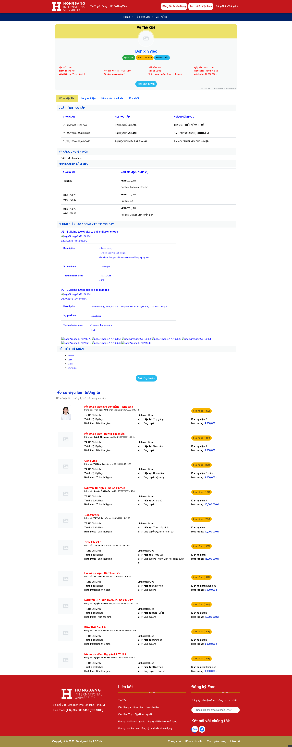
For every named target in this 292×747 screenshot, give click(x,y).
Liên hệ (235, 741)
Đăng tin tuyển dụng (174, 6)
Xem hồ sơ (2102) (201, 492)
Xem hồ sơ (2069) (201, 546)
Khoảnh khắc (162, 58)
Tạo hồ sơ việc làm (201, 6)
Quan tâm (128, 58)
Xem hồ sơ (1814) (201, 438)
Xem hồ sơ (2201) (201, 465)
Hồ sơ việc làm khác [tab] (112, 98)
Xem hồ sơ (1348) (201, 658)
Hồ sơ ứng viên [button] (118, 6)
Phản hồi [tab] (134, 98)
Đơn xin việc (146, 51)
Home (127, 17)
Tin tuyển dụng (216, 741)
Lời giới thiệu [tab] (88, 98)
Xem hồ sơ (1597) (201, 577)
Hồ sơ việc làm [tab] (67, 98)
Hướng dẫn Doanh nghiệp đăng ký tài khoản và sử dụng (147, 721)
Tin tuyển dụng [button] (98, 6)
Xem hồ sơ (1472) (201, 604)
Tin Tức (122, 700)
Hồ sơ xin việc (194, 741)
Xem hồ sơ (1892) (201, 411)
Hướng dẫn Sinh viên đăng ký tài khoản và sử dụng (145, 728)
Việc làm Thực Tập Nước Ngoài (135, 714)
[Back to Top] (290, 746)
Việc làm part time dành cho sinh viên (138, 707)
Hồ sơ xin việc (143, 17)
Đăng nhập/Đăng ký (227, 6)
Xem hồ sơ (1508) (201, 631)
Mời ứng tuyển (146, 84)
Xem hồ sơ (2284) (201, 519)
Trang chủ (174, 741)
